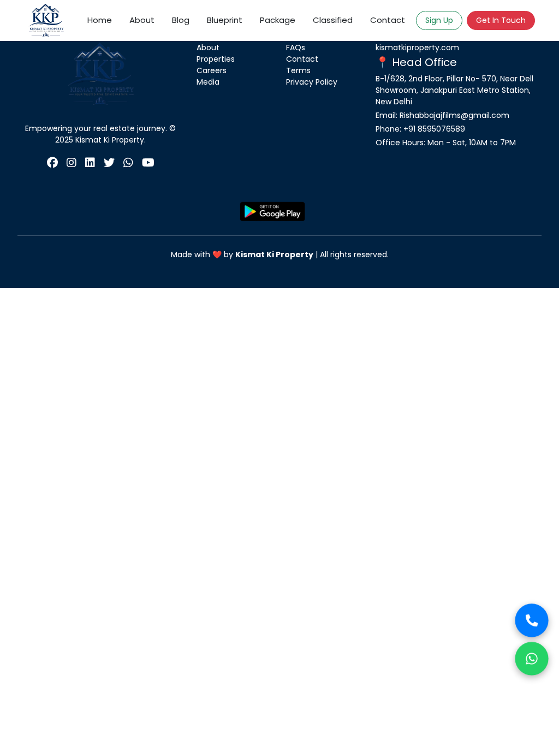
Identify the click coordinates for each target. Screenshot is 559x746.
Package (277, 20)
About (141, 20)
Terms (298, 70)
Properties (216, 59)
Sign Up (439, 20)
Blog (180, 20)
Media (208, 81)
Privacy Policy (311, 81)
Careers (212, 70)
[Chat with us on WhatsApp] (531, 658)
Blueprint (224, 20)
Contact (387, 20)
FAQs (295, 47)
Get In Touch (501, 20)
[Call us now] (531, 620)
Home (99, 20)
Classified (333, 20)
